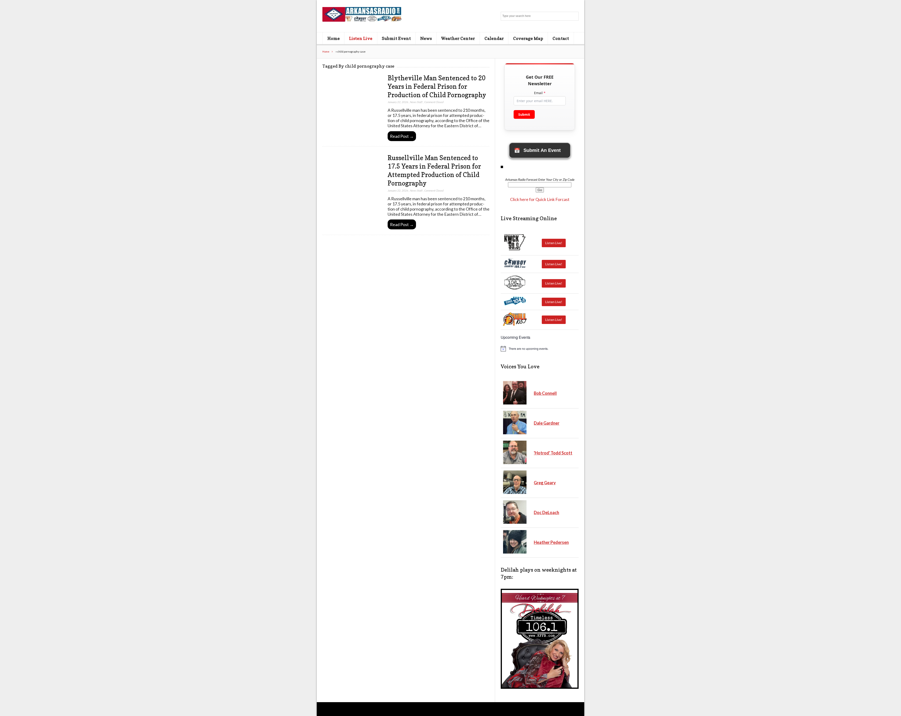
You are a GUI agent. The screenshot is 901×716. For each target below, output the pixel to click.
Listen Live (360, 38)
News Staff (416, 102)
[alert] (540, 348)
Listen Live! (553, 243)
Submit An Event (537, 150)
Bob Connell (545, 393)
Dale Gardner (546, 423)
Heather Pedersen (551, 542)
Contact (561, 38)
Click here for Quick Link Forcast (539, 199)
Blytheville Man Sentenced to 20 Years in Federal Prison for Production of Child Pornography (437, 86)
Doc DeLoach (546, 512)
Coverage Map (528, 38)
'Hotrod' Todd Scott (553, 452)
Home (333, 38)
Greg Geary (545, 482)
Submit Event (396, 38)
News (426, 38)
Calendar (494, 38)
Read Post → (402, 136)
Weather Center (458, 38)
